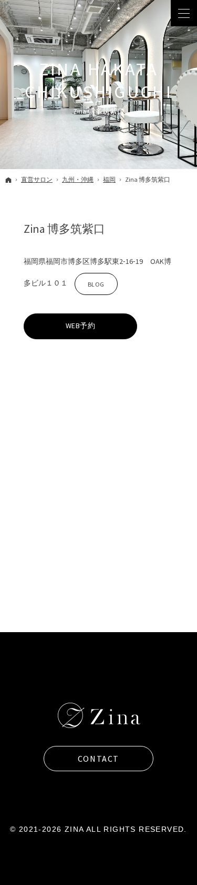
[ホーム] (8, 180)
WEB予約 (81, 325)
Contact (98, 758)
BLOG (90, 287)
